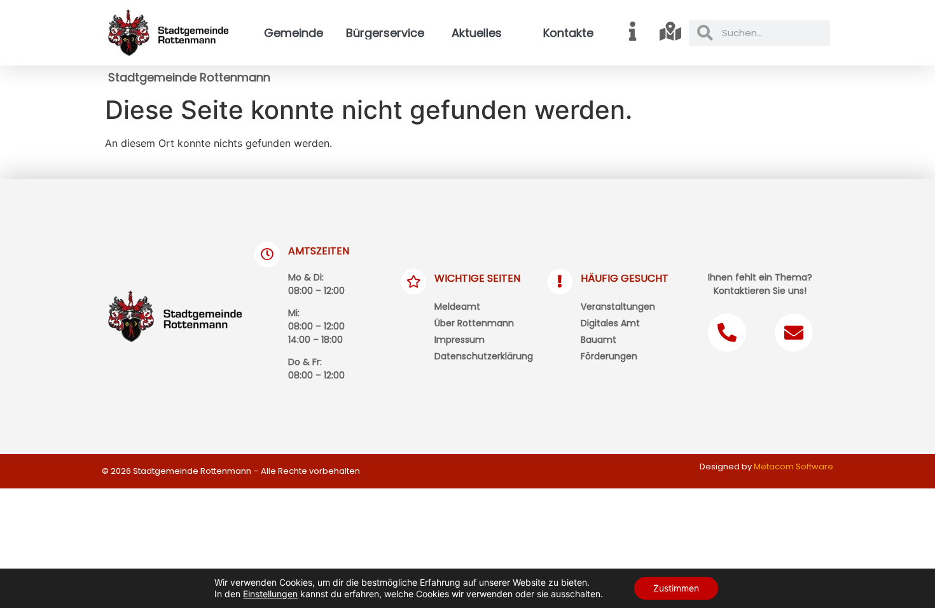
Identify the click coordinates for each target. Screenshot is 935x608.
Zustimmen (676, 588)
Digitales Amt (610, 323)
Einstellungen (270, 593)
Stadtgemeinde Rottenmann (189, 77)
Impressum (459, 339)
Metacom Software (793, 466)
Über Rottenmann (474, 323)
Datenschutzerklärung (483, 356)
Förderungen (609, 356)
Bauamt (598, 339)
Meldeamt (457, 306)
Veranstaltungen (618, 306)
